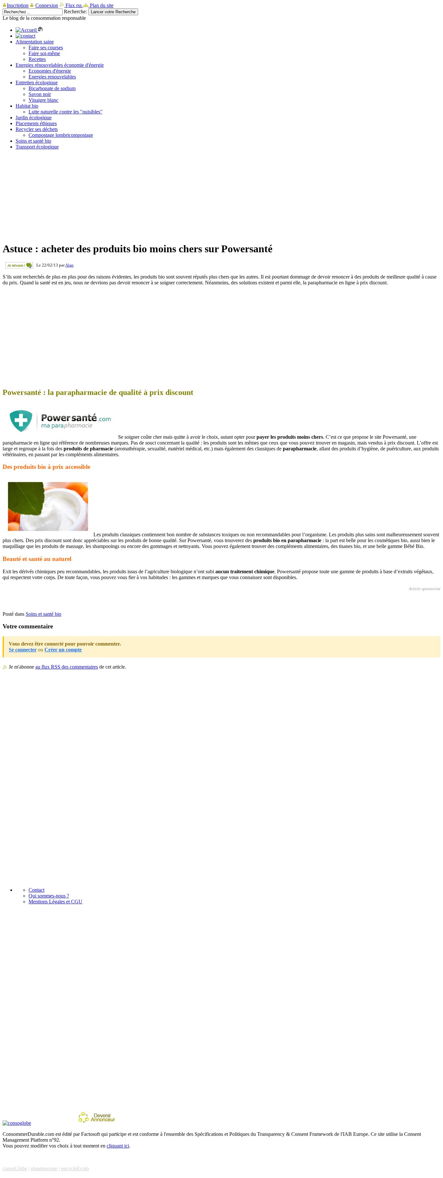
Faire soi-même (44, 53)
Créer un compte (63, 649)
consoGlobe (15, 1168)
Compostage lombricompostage (61, 135)
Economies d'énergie (50, 71)
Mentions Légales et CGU (55, 901)
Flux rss (73, 5)
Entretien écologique (37, 82)
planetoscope (44, 1168)
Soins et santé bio (33, 141)
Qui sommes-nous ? (49, 895)
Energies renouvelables (52, 76)
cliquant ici (118, 1145)
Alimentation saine (35, 41)
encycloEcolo (75, 1168)
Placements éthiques (36, 123)
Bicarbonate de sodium (52, 88)
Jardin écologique (34, 117)
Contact (36, 890)
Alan (69, 265)
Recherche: (75, 11)
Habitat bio (27, 106)
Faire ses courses (46, 47)
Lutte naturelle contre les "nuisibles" (65, 111)
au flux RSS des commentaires (66, 667)
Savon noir (40, 94)
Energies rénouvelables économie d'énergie (60, 65)
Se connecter (23, 649)
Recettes (37, 59)
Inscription (18, 5)
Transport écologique (37, 146)
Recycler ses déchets (37, 129)
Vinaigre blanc (43, 100)
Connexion (46, 5)
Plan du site (101, 5)
